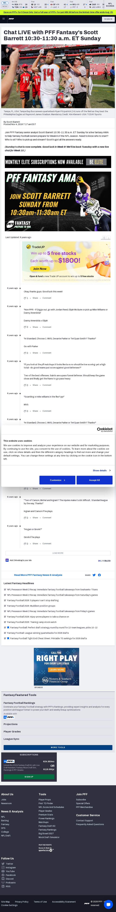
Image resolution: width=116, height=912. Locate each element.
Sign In (108, 19)
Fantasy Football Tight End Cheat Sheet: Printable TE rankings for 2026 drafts (48, 638)
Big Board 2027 (46, 833)
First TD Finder (46, 803)
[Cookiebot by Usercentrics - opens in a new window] (99, 429)
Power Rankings (46, 818)
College (5, 832)
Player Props (45, 800)
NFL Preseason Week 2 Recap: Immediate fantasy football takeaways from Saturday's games (52, 595)
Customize (55, 480)
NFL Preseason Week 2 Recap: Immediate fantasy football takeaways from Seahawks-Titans (52, 590)
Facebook (11, 875)
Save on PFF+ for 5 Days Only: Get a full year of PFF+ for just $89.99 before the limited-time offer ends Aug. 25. (58, 12)
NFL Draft (6, 836)
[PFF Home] (11, 19)
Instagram (11, 867)
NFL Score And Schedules (51, 807)
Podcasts (11, 883)
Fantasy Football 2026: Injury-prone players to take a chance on (38, 617)
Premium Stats (46, 815)
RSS (8, 886)
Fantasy (5, 824)
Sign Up (29, 777)
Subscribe (81, 800)
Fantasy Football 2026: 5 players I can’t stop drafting (33, 600)
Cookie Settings (9, 905)
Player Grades (45, 811)
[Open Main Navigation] (3, 19)
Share (35, 298)
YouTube (10, 871)
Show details (100, 470)
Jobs (3, 800)
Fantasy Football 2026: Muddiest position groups (31, 606)
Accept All (94, 480)
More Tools (58, 747)
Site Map (5, 902)
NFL (4, 3)
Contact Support (84, 820)
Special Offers (83, 803)
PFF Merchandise (84, 807)
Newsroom (6, 803)
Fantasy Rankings (47, 830)
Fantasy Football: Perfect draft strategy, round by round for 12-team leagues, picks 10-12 (53, 627)
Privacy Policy (21, 902)
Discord (9, 879)
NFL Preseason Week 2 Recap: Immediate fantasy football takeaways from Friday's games (51, 611)
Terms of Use (40, 902)
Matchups (43, 822)
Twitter (9, 864)
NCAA (5, 6)
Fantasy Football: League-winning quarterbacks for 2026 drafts (38, 633)
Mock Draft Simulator (49, 837)
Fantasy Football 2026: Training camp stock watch (31, 622)
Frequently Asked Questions (90, 824)
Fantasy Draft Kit (47, 826)
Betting (5, 820)
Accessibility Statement (64, 902)
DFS (3, 828)
